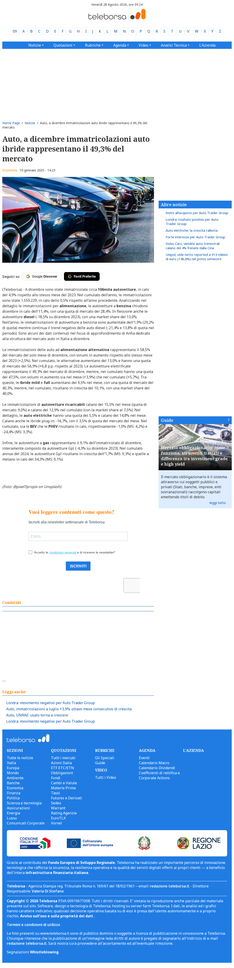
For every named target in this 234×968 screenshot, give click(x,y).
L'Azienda (207, 45)
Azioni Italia (61, 762)
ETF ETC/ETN (62, 767)
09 (15, 31)
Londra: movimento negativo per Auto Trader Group (50, 702)
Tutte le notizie (20, 757)
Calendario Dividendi (157, 767)
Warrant (58, 808)
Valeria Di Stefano (48, 891)
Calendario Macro (154, 762)
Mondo (13, 772)
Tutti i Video (105, 777)
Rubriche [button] (93, 45)
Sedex (56, 802)
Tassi (55, 792)
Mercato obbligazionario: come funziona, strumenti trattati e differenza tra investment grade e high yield (194, 456)
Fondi (55, 777)
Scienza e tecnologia (24, 802)
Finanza (13, 792)
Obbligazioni (62, 772)
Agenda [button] (119, 45)
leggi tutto (218, 503)
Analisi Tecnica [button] (174, 45)
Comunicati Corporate (26, 823)
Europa (13, 767)
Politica (13, 797)
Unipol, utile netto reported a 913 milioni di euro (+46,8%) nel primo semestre (197, 256)
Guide (167, 420)
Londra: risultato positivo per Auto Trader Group (192, 221)
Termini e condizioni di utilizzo (33, 924)
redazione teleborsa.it (169, 886)
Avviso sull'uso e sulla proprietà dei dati (57, 915)
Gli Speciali (104, 757)
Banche (13, 782)
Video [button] (143, 45)
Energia (13, 813)
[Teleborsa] (117, 18)
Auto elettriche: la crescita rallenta (192, 230)
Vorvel (56, 823)
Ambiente (15, 777)
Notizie (30, 123)
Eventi (144, 757)
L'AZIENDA (193, 750)
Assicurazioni (18, 808)
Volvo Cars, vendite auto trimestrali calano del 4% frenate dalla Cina (193, 245)
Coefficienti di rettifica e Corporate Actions (159, 775)
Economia (9, 170)
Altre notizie (174, 204)
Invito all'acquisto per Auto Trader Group (197, 213)
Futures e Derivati (66, 797)
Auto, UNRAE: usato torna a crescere (37, 715)
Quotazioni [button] (62, 45)
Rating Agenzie (64, 813)
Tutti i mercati (63, 757)
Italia (11, 762)
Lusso (12, 818)
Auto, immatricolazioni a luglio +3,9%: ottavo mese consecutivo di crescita (69, 708)
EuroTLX (58, 818)
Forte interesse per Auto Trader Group (195, 237)
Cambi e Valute (64, 782)
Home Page (11, 123)
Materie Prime (63, 787)
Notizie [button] (34, 45)
